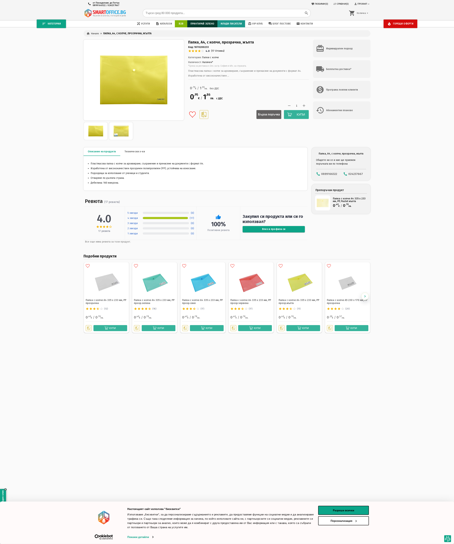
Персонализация (341, 520)
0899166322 (99, 5)
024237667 (113, 5)
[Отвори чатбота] (447, 538)
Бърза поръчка (269, 114)
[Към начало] (105, 13)
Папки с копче (210, 57)
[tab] (102, 151)
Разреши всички (343, 510)
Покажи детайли (138, 536)
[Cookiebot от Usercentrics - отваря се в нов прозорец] (103, 537)
